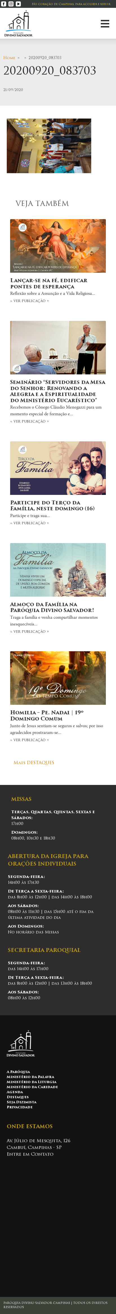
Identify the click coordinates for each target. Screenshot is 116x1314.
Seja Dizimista (21, 1102)
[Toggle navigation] (105, 23)
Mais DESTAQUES (34, 763)
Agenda (15, 1092)
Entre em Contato (30, 1154)
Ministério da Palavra (30, 1077)
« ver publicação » (52, 291)
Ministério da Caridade (32, 1087)
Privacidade (20, 1107)
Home (9, 58)
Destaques (18, 1097)
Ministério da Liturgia (31, 1082)
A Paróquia (18, 1072)
